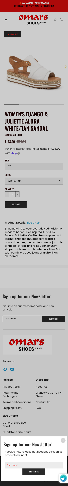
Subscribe (34, 471)
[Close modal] (63, 440)
